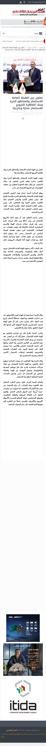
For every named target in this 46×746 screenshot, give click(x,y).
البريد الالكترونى (27, 114)
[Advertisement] (23, 144)
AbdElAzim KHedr (15, 734)
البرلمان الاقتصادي (12, 730)
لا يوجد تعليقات (14, 112)
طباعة (37, 114)
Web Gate (27, 734)
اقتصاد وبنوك (23, 112)
